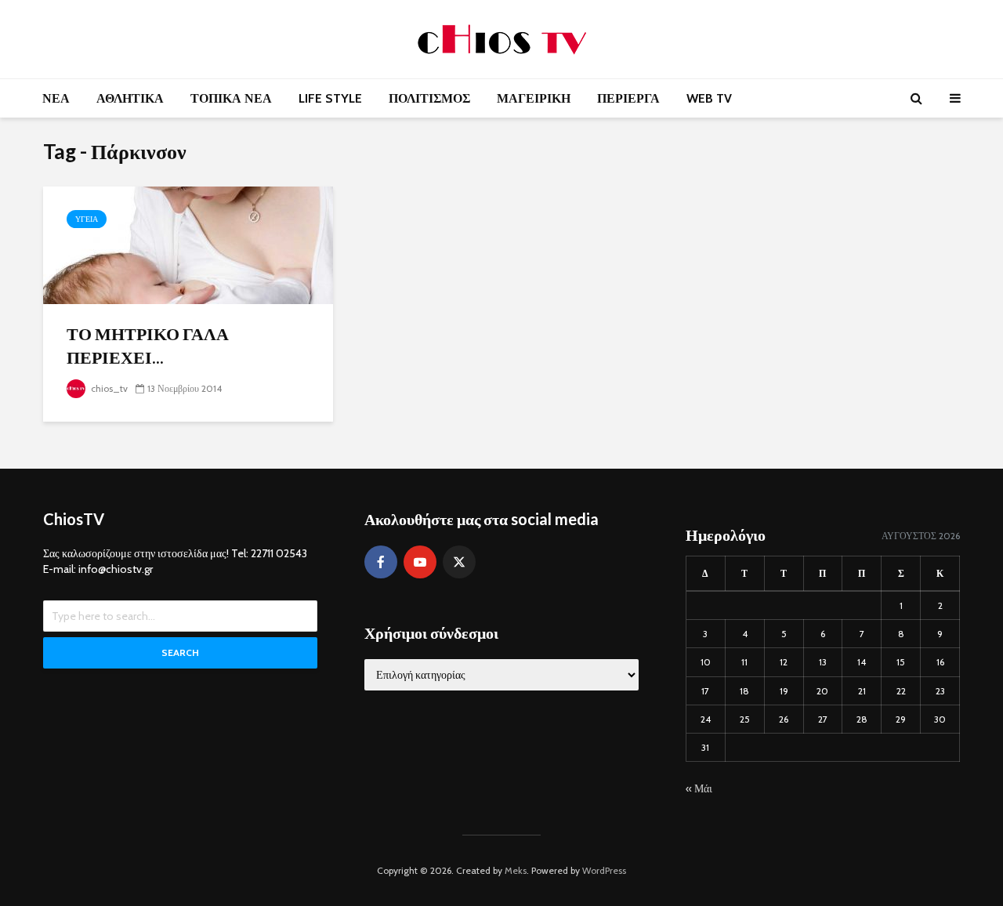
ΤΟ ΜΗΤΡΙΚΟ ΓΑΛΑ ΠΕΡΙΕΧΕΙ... (148, 345)
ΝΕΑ (56, 98)
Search (180, 652)
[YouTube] (420, 561)
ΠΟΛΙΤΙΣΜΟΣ (429, 98)
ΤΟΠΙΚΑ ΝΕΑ (231, 98)
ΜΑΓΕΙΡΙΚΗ (533, 98)
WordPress (604, 870)
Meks (516, 870)
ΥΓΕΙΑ (86, 219)
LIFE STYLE (330, 98)
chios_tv (108, 388)
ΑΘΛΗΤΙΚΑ (130, 98)
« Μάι (699, 788)
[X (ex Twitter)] (459, 561)
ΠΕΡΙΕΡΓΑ (628, 98)
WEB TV (709, 98)
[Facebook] (380, 561)
